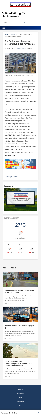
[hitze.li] (20, 164)
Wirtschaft (20, 401)
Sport (20, 397)
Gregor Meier (20, 48)
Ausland (13, 34)
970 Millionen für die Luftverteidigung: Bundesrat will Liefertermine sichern (18, 363)
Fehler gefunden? (11, 176)
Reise (20, 405)
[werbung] (20, 199)
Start (6, 34)
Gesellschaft (20, 393)
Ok (38, 412)
